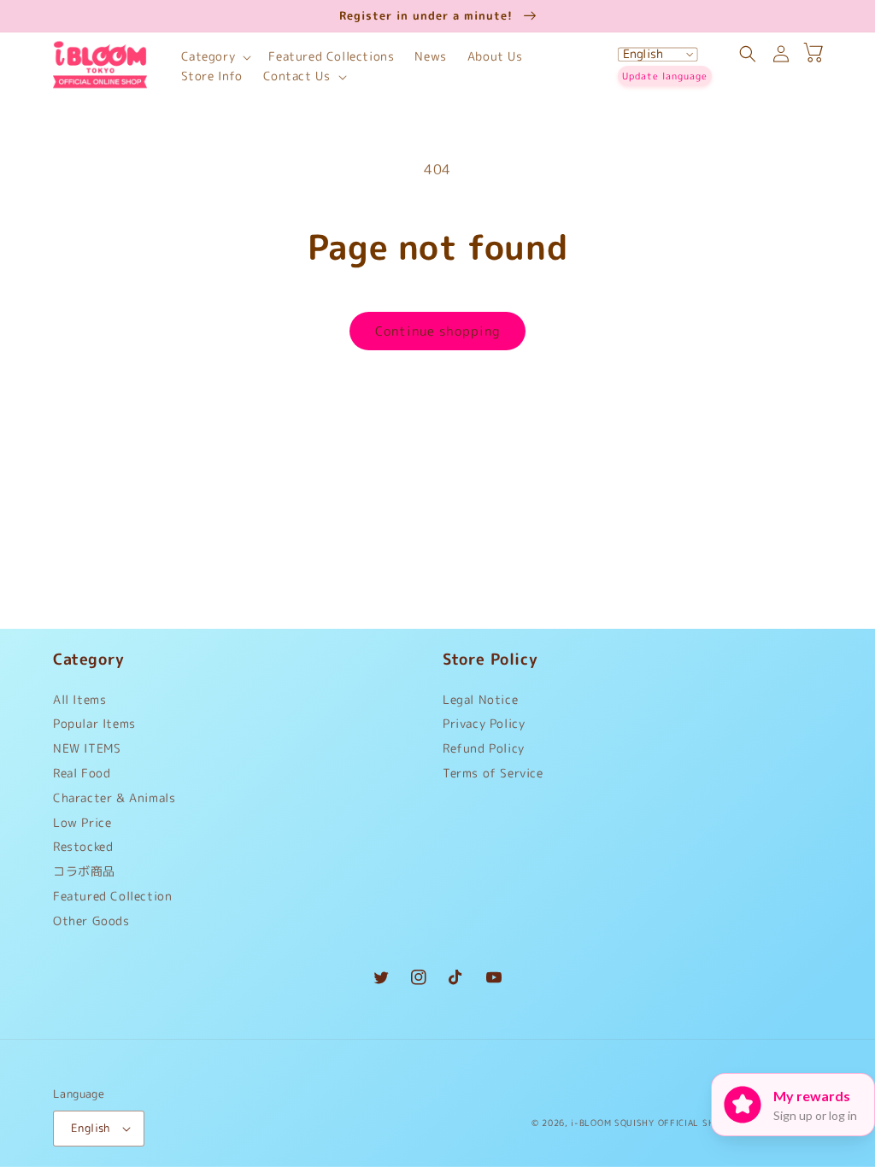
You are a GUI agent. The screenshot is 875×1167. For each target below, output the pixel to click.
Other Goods (91, 920)
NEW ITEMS (86, 748)
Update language (665, 76)
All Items (79, 703)
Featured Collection (112, 896)
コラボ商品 (84, 871)
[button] (215, 57)
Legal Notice (480, 703)
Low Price (82, 822)
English (90, 1127)
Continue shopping (437, 331)
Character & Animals (114, 797)
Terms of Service (493, 773)
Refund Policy (484, 748)
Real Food (81, 773)
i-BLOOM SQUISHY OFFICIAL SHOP (648, 1123)
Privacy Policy (484, 723)
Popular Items (94, 723)
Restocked (83, 846)
